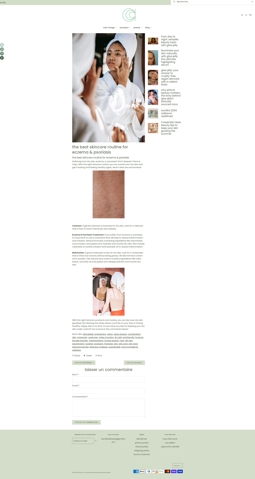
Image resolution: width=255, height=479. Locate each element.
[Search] (252, 2)
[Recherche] (242, 15)
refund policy (141, 446)
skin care (123, 343)
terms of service (142, 454)
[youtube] (2, 45)
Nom (75, 374)
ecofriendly (128, 337)
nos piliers (170, 442)
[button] (178, 465)
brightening (100, 334)
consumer (82, 337)
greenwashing (96, 340)
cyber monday (106, 337)
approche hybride (170, 446)
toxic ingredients (129, 347)
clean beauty (120, 334)
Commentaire (80, 396)
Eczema (139, 337)
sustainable (114, 347)
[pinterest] (2, 53)
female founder (80, 340)
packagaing (78, 343)
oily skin (129, 340)
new (122, 340)
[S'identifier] (246, 15)
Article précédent (83, 363)
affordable (88, 334)
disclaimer (141, 438)
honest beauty (111, 340)
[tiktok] (2, 58)
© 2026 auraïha (77, 472)
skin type (133, 343)
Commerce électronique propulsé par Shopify (96, 472)
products (98, 343)
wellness (76, 350)
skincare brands (80, 347)
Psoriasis (108, 343)
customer (93, 337)
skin (116, 343)
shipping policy (141, 450)
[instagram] (2, 49)
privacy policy (142, 442)
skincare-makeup (99, 347)
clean (110, 334)
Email (75, 385)
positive (89, 343)
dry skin (118, 337)
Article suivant (134, 363)
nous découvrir (170, 438)
